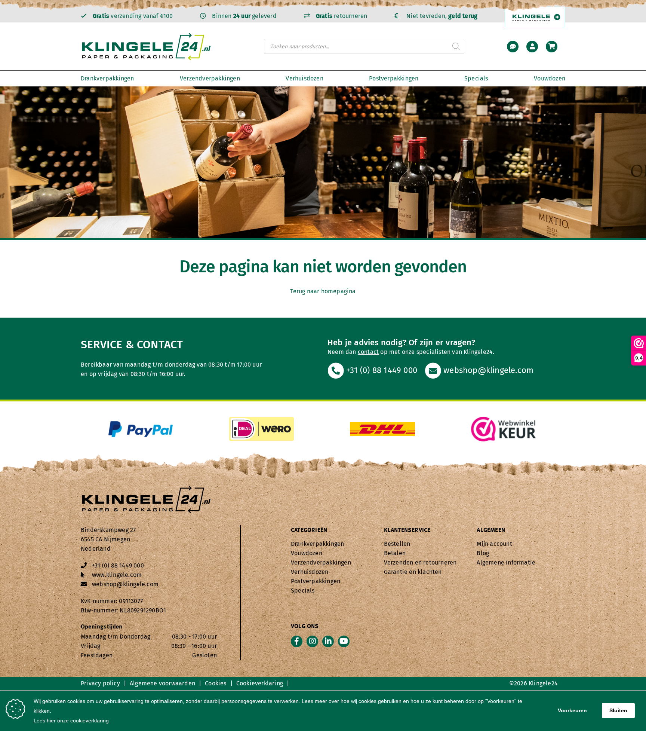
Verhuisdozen (304, 78)
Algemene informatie (506, 562)
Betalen (395, 553)
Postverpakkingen (393, 78)
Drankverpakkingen (107, 78)
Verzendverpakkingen (210, 78)
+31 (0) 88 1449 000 (380, 370)
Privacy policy (100, 683)
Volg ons (305, 627)
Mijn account (494, 543)
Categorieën (309, 530)
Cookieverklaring (259, 683)
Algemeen (491, 530)
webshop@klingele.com (487, 370)
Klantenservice (407, 530)
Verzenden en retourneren (420, 562)
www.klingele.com (117, 574)
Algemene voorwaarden (162, 683)
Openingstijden (102, 627)
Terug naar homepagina (323, 291)
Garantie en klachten (413, 571)
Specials (476, 78)
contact (368, 351)
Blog (483, 553)
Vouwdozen (549, 78)
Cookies (215, 683)
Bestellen (397, 543)
